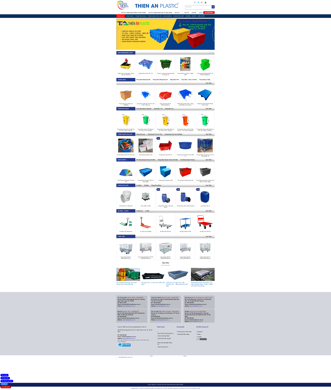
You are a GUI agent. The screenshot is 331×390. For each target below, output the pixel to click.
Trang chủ (120, 16)
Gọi (6, 387)
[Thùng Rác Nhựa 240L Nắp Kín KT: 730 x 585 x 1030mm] (205, 120)
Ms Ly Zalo (4, 375)
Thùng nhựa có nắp (204, 79)
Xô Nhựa (146, 185)
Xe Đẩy (147, 210)
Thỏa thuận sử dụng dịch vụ (165, 333)
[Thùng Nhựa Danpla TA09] (165, 171)
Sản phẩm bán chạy (125, 53)
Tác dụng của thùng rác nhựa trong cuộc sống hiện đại (126, 283)
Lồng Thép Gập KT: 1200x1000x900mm (185, 257)
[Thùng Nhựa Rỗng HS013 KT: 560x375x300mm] (205, 64)
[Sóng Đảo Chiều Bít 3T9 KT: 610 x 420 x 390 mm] (145, 94)
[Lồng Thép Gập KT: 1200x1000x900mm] (185, 247)
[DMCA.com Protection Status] (201, 339)
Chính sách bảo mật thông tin (164, 343)
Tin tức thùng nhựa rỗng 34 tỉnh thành (133, 12)
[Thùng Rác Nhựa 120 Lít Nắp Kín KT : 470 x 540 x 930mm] (185, 120)
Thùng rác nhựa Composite (143, 108)
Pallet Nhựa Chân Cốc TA (146, 73)
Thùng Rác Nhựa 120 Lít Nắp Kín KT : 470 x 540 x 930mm (185, 130)
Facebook (4, 384)
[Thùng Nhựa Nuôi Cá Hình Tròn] (125, 145)
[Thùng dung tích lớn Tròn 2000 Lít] (185, 145)
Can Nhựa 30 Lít (205, 206)
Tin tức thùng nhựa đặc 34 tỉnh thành (160, 12)
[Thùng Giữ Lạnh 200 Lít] (165, 145)
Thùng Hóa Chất (178, 16)
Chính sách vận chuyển (164, 338)
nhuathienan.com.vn (125, 357)
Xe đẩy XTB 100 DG (165, 231)
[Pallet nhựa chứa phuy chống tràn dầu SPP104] (125, 64)
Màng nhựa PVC (174, 79)
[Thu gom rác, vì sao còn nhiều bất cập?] (153, 274)
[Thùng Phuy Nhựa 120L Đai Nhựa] (165, 196)
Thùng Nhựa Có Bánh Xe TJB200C (126, 104)
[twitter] (198, 3)
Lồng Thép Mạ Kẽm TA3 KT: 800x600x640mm (145, 257)
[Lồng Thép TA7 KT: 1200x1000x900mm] (205, 247)
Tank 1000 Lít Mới (146, 206)
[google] (202, 3)
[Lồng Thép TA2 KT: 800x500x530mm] (125, 247)
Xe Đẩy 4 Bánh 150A (185, 231)
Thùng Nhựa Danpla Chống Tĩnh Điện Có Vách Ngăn (205, 181)
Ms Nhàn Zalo (5, 378)
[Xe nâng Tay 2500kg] (145, 222)
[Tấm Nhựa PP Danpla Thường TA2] (125, 171)
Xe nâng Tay (139, 210)
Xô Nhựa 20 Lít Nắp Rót (125, 206)
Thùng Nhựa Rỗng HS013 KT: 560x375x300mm (205, 74)
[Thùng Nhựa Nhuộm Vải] (145, 145)
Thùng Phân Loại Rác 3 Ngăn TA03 (185, 74)
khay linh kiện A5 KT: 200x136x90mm (165, 104)
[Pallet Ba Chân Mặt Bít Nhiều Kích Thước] (205, 94)
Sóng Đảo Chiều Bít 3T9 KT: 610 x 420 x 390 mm (146, 104)
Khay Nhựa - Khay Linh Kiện (189, 79)
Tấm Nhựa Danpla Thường (187, 159)
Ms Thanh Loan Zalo (7, 381)
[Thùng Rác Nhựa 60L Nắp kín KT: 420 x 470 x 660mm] (145, 120)
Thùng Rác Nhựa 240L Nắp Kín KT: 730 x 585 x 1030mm (205, 130)
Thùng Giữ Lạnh (140, 134)
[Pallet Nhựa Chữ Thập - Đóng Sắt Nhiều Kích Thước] (185, 94)
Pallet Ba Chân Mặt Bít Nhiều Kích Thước (205, 104)
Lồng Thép (200, 16)
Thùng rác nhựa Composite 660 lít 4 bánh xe (165, 74)
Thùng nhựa (130, 16)
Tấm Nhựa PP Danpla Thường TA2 (125, 181)
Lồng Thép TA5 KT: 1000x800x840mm (165, 257)
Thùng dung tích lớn (155, 16)
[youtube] (205, 3)
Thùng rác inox (169, 108)
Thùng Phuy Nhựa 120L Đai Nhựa (165, 206)
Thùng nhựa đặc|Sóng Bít (143, 79)
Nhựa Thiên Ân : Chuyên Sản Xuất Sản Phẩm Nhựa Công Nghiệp (165, 384)
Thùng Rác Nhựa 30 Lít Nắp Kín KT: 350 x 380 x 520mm (126, 130)
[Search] (213, 6)
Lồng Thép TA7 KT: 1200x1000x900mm (205, 257)
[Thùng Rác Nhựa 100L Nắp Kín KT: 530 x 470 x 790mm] (165, 120)
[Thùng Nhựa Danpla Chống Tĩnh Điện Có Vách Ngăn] (205, 171)
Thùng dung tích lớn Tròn (155, 134)
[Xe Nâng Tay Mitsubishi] (125, 222)
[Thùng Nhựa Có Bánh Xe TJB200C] (125, 94)
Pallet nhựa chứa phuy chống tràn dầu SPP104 (126, 74)
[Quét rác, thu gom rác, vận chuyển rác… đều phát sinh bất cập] (178, 274)
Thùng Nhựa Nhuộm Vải (145, 154)
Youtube (199, 336)
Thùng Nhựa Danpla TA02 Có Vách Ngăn (146, 181)
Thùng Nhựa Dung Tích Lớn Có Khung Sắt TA (205, 155)
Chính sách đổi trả (163, 347)
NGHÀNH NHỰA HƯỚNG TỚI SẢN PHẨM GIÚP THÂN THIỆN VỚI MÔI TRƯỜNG (202, 284)
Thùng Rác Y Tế (158, 108)
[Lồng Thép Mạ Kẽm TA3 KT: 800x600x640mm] (145, 247)
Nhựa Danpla (167, 16)
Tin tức (186, 12)
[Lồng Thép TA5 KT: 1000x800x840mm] (165, 247)
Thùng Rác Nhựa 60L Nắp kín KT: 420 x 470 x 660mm (146, 130)
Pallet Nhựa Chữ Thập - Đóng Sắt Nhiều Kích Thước (185, 104)
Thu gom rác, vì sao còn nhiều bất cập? (153, 283)
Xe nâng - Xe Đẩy (190, 16)
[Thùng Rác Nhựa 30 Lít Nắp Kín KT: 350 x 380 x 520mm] (125, 120)
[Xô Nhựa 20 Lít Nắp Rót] (125, 196)
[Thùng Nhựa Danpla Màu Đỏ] (185, 171)
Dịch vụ (177, 12)
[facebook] (194, 3)
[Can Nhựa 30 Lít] (205, 196)
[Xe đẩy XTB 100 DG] (165, 222)
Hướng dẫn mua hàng (183, 334)
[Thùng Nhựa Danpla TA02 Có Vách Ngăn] (145, 171)
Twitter (199, 334)
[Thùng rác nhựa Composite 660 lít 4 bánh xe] (165, 64)
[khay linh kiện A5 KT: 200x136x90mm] (165, 94)
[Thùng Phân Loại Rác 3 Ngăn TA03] (185, 64)
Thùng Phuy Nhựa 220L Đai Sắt (185, 206)
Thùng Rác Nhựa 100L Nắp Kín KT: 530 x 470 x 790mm (165, 130)
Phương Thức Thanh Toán (184, 331)
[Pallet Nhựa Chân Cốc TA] (145, 64)
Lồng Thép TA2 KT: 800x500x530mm (126, 257)
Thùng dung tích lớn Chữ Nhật (173, 134)
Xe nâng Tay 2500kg (145, 231)
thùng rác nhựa (184, 388)
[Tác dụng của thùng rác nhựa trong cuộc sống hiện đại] (128, 274)
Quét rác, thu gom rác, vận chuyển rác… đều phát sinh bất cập (177, 284)
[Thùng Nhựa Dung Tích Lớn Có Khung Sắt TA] (205, 145)
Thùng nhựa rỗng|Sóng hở (160, 79)
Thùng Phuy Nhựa (156, 185)
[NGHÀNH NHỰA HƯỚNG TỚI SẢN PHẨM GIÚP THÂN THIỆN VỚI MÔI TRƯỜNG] (203, 274)
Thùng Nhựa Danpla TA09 (165, 180)
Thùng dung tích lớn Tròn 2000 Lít (185, 155)
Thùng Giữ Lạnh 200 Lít (165, 154)
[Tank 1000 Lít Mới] (145, 196)
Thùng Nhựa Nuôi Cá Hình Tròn (126, 154)
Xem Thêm (209, 83)
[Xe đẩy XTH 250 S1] (205, 222)
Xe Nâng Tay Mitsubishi (125, 231)
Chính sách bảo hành (164, 336)
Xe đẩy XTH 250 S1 (205, 231)
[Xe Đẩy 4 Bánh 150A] (185, 222)
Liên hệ (194, 12)
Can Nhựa (138, 185)
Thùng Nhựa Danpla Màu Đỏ (185, 180)
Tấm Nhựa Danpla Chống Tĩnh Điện (145, 159)
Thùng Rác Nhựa (140, 16)
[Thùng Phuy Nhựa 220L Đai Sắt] (185, 196)
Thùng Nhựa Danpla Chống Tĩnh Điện (168, 159)
